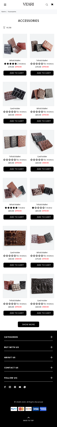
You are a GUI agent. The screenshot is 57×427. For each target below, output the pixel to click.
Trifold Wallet (42, 60)
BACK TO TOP (28, 420)
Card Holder (15, 108)
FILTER (9, 27)
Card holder (42, 156)
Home (3, 11)
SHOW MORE (28, 324)
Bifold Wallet (15, 60)
